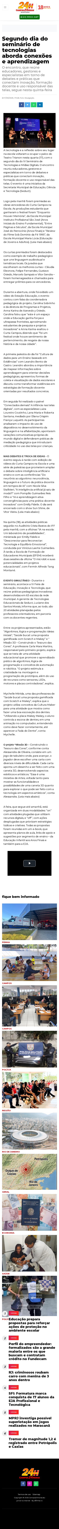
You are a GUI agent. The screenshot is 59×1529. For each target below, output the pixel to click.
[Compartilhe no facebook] (21, 104)
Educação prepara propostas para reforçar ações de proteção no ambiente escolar (29, 1324)
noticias (14, 1313)
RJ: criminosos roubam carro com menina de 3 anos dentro (29, 1376)
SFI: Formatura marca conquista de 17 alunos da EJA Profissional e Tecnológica (31, 1399)
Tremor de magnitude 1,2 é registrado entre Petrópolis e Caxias (33, 1442)
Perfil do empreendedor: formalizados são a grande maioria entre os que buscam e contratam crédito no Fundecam (32, 1351)
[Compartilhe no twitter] (27, 104)
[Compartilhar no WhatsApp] (33, 104)
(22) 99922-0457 (30, 17)
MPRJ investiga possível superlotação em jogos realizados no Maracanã (30, 1422)
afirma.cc (38, 1500)
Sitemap (36, 1494)
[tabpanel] (29, 1008)
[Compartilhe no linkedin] (40, 104)
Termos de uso (24, 1494)
